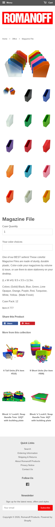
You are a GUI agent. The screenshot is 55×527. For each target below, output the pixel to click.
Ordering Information (27, 453)
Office (14, 39)
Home (4, 39)
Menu (9, 2)
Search (27, 449)
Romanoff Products (30, 517)
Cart (50, 2)
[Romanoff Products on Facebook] (27, 485)
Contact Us (27, 469)
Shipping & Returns (27, 457)
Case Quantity (10, 226)
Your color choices (12, 242)
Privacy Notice (27, 465)
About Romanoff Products (27, 461)
